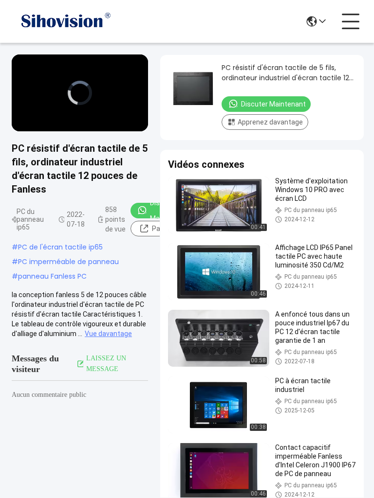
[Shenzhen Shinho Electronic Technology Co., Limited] (65, 21)
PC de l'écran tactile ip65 (60, 247)
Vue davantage (108, 334)
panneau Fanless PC (52, 276)
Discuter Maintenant (273, 104)
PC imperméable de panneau (68, 262)
